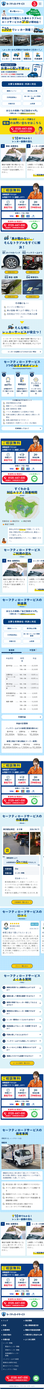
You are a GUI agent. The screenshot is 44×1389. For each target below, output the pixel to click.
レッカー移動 (7, 1343)
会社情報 (28, 1320)
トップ (5, 1320)
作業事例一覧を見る (22, 902)
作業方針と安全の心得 (33, 1334)
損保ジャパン (12, 91)
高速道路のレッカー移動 (12, 1354)
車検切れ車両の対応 (10, 1362)
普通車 (11, 650)
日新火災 (11, 104)
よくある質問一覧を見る (21, 1063)
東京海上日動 (32, 91)
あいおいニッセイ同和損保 (32, 97)
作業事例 (6, 1330)
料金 (4, 1325)
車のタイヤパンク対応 (11, 1366)
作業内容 (6, 1339)
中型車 (32, 650)
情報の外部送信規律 (32, 1330)
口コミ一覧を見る (22, 966)
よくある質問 (30, 1339)
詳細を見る (11, 272)
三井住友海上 (12, 97)
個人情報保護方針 (32, 1325)
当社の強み (7, 1334)
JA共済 (32, 104)
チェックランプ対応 (10, 1369)
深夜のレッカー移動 (12, 1350)
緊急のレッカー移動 (12, 1346)
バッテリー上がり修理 (11, 1359)
